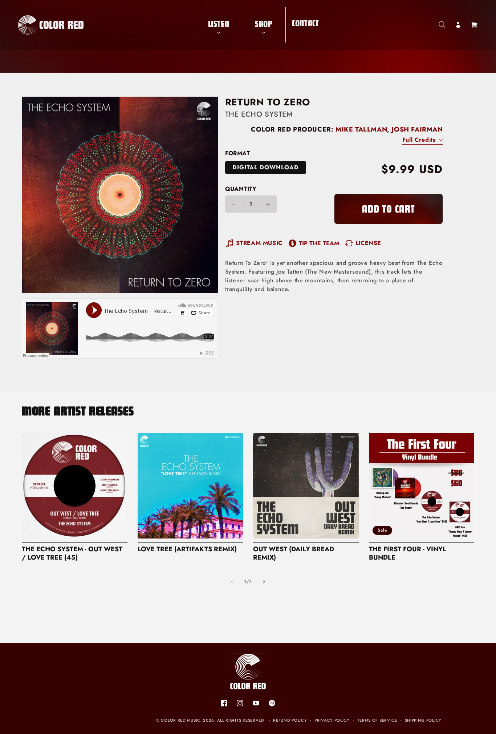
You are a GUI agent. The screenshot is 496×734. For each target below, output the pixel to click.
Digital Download (265, 167)
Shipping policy (423, 720)
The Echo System (259, 114)
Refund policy (290, 720)
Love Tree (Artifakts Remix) (187, 549)
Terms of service (377, 720)
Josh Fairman (417, 129)
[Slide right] (264, 581)
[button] (218, 25)
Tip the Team (319, 243)
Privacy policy (332, 720)
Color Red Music (180, 720)
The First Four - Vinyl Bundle (407, 553)
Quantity (241, 189)
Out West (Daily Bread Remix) (293, 553)
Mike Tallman (361, 129)
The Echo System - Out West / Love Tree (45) (72, 553)
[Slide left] (232, 581)
